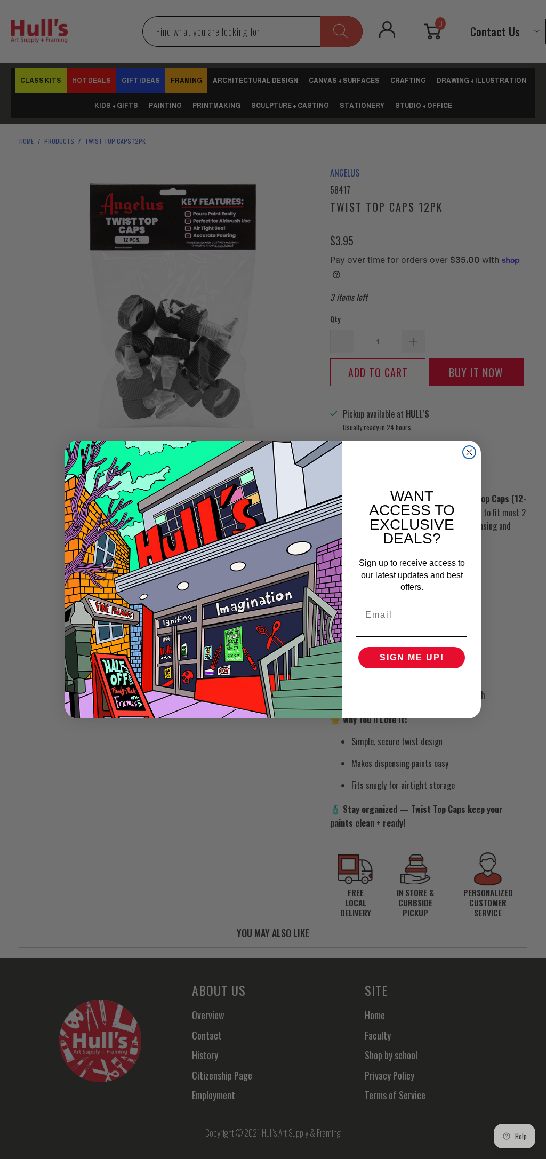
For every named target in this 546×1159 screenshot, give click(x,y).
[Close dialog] (469, 452)
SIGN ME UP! (412, 657)
